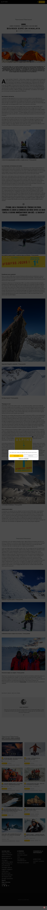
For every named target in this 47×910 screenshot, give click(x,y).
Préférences (30, 455)
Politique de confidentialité (23, 458)
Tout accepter (16, 455)
